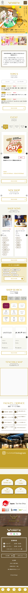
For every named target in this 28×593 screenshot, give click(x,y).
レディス (6, 305)
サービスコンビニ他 (22, 319)
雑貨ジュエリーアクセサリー (6, 312)
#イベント (14, 272)
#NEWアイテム (6, 269)
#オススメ (15, 275)
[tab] (4, 298)
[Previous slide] (2, 127)
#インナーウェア (7, 275)
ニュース (7, 81)
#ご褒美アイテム (16, 269)
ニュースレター (20, 81)
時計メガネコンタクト (14, 312)
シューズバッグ (22, 305)
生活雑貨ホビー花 (6, 319)
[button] (5, 34)
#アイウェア (6, 272)
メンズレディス (14, 305)
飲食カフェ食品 (14, 319)
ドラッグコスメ (22, 312)
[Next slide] (26, 127)
